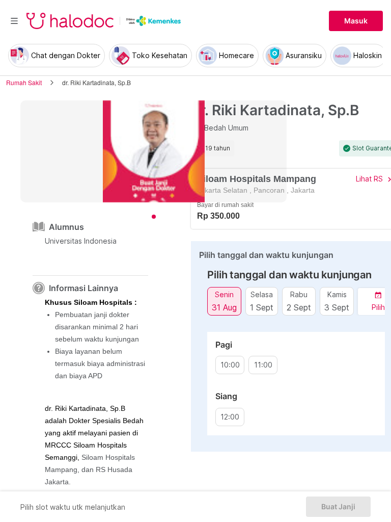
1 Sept (261, 307)
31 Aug (224, 307)
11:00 (263, 365)
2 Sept (299, 307)
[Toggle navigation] (14, 21)
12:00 (229, 417)
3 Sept (336, 307)
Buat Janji (338, 507)
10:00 (230, 365)
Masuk (356, 21)
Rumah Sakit (24, 82)
